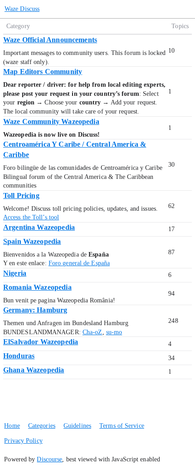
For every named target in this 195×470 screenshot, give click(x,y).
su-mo (114, 332)
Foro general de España (79, 263)
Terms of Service (121, 425)
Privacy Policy (23, 440)
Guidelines (77, 425)
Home (12, 425)
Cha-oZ (92, 332)
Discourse (49, 459)
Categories (41, 425)
